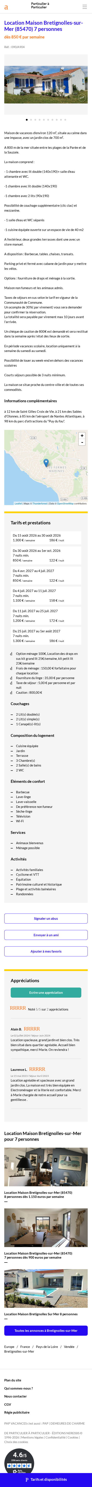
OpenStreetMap (65, 503)
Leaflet (18, 503)
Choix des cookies (16, 1442)
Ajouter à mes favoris (46, 951)
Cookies (73, 1437)
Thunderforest (40, 503)
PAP (45, 1423)
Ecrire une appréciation (46, 992)
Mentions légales (32, 1437)
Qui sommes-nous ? (18, 1388)
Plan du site (12, 1380)
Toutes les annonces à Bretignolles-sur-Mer (46, 1330)
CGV (7, 1404)
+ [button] (82, 435)
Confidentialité (55, 1437)
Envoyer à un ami (46, 935)
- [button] (82, 442)
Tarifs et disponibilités (49, 1479)
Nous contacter (15, 1396)
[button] (27, 118)
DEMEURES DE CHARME (67, 1423)
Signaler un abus (46, 918)
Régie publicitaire (17, 1412)
